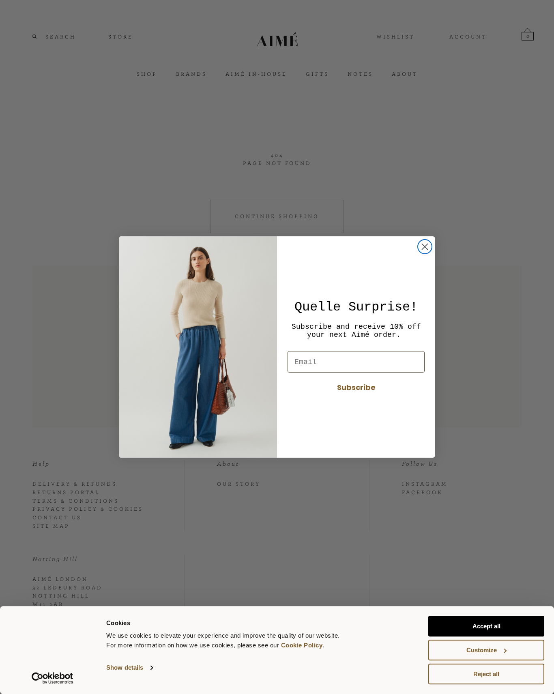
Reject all (486, 673)
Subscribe (356, 387)
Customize (481, 650)
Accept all (486, 626)
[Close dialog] (425, 247)
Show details (124, 667)
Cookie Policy (302, 645)
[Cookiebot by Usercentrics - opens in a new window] (52, 678)
